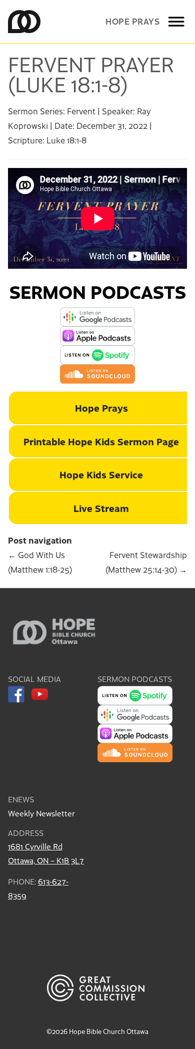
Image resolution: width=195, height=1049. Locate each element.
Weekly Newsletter (41, 813)
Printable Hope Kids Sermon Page (101, 441)
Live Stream (101, 507)
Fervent (81, 110)
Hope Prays (133, 21)
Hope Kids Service (101, 474)
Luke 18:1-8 (66, 139)
